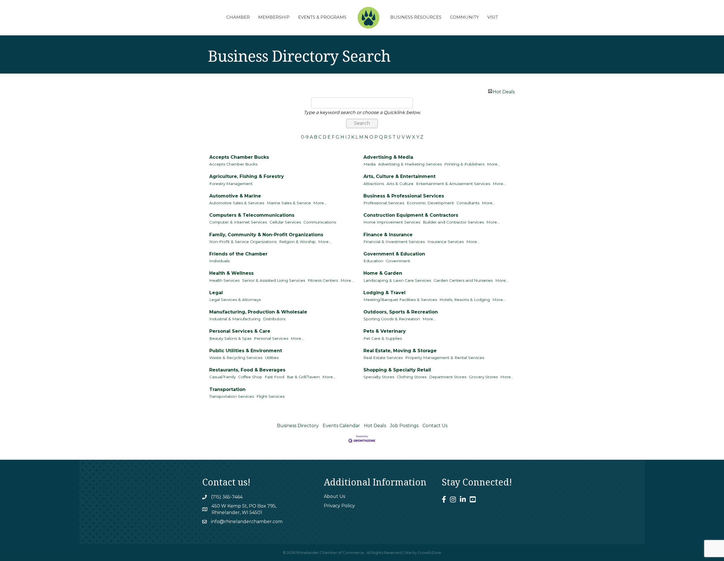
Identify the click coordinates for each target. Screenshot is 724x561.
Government (398, 261)
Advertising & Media (388, 157)
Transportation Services (231, 396)
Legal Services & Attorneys (235, 299)
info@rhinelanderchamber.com (247, 521)
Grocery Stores (483, 377)
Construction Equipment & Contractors (410, 215)
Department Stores (447, 377)
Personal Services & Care (239, 331)
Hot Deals (504, 91)
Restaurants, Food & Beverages (247, 370)
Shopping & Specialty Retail (397, 370)
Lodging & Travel (384, 292)
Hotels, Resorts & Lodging (464, 299)
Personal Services (271, 338)
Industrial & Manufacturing (234, 319)
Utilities (272, 357)
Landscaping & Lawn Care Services (397, 280)
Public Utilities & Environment (245, 350)
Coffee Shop (250, 377)
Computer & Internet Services (238, 222)
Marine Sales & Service (289, 203)
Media (369, 164)
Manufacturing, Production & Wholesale (258, 312)
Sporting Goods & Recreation (391, 319)
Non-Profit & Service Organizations (243, 241)
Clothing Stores (411, 377)
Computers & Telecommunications (251, 215)
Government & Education (394, 254)
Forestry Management (231, 183)
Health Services (224, 280)
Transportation (227, 389)
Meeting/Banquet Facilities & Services (400, 299)
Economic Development (430, 203)
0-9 (305, 137)
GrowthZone (429, 552)
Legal (216, 292)
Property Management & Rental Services (444, 357)
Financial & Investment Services (394, 241)
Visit (492, 17)
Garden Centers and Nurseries (463, 280)
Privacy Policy (339, 505)
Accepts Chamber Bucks (239, 157)
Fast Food (274, 377)
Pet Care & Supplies (382, 338)
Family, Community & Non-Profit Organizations (266, 234)
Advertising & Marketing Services (410, 164)
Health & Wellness (231, 273)
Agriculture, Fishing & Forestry (246, 176)
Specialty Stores (378, 377)
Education (373, 261)
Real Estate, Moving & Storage (400, 350)
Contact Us (435, 425)
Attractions (373, 183)
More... (493, 164)
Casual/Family (222, 377)
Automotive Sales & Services (236, 203)
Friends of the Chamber (238, 254)
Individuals (219, 261)
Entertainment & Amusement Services (453, 183)
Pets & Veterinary (384, 331)
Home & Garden (382, 273)
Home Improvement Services (391, 222)
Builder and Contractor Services (453, 222)
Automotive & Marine (235, 196)
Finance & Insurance (388, 234)
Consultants (467, 203)
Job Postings (404, 425)
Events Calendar (341, 425)
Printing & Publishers (464, 164)
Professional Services (383, 203)
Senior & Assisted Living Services (273, 280)
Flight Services (271, 396)
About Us (334, 496)
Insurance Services (445, 241)
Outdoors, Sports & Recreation (400, 312)
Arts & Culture (400, 183)
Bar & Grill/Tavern (303, 377)
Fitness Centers (323, 280)
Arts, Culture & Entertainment (399, 176)
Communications (319, 222)
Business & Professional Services (403, 196)
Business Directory (298, 425)
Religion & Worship (297, 241)
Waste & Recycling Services (235, 357)
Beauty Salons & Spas (230, 338)
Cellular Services (285, 222)
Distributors (274, 319)
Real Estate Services (383, 357)
